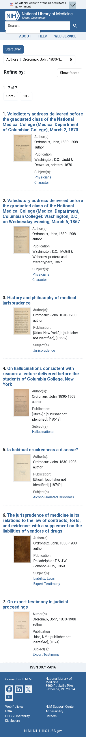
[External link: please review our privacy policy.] (9, 689)
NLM (27, 731)
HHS (44, 731)
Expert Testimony (46, 584)
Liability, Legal (44, 578)
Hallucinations (43, 432)
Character (41, 182)
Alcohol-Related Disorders (53, 497)
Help (42, 36)
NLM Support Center (60, 707)
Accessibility (54, 711)
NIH (35, 731)
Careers (51, 716)
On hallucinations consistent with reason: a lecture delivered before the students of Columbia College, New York (41, 376)
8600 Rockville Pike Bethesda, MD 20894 (60, 687)
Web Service (65, 36)
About (25, 36)
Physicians (42, 177)
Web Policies (14, 707)
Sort (9, 96)
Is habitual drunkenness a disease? (42, 449)
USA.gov (56, 731)
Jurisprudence (44, 350)
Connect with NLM (18, 679)
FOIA (8, 711)
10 (27, 96)
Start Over (13, 49)
